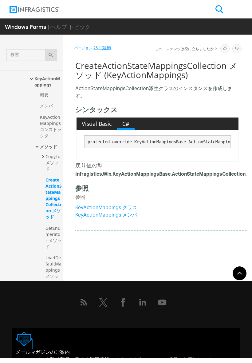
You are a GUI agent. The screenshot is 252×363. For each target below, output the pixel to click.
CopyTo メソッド (53, 163)
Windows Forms (25, 27)
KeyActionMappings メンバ (106, 215)
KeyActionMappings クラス (106, 208)
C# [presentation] (125, 123)
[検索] (51, 55)
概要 (44, 95)
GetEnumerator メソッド (53, 237)
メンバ (46, 106)
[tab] (97, 124)
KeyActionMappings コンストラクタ (51, 126)
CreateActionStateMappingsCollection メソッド (53, 198)
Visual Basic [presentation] (97, 123)
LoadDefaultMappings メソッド (53, 270)
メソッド (48, 147)
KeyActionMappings (47, 82)
